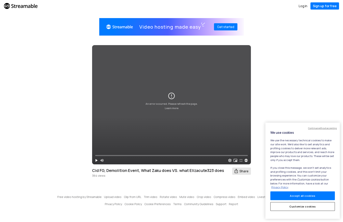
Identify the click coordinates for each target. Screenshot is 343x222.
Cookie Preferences (157, 204)
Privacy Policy (113, 204)
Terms (177, 204)
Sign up (325, 6)
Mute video (186, 197)
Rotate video (168, 197)
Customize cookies (302, 206)
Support (221, 204)
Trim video (150, 197)
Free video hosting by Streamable (79, 197)
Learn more (171, 108)
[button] (96, 160)
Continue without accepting (322, 128)
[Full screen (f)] (241, 160)
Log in (303, 6)
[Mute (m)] (102, 160)
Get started (225, 27)
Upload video (112, 197)
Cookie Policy (133, 204)
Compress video (224, 197)
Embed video (246, 197)
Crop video (204, 197)
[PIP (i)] (235, 160)
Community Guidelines (198, 204)
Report (233, 204)
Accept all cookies (302, 196)
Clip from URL (132, 197)
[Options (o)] (229, 160)
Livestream (264, 197)
